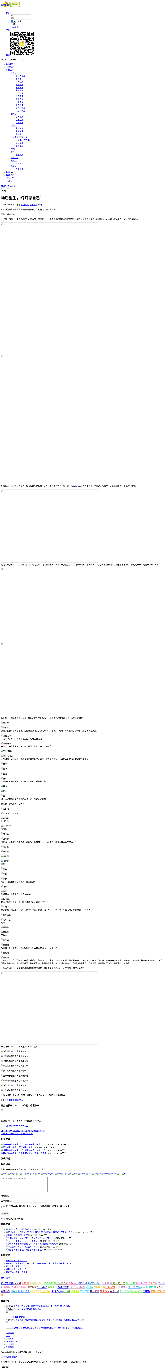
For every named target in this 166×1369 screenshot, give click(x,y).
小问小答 (10, 181)
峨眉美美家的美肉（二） (35, 1144)
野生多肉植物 (136, 1291)
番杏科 (14, 126)
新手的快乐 (121, 1287)
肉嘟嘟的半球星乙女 (34, 1250)
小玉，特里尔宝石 (31, 1241)
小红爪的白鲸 (26, 1229)
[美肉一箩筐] (12, 1235)
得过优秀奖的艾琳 (31, 1247)
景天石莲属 (20, 108)
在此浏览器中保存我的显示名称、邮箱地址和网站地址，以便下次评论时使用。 (37, 1206)
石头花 (14, 1291)
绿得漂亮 (75, 1291)
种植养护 (10, 67)
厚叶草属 (19, 82)
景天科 (14, 73)
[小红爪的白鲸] (13, 1229)
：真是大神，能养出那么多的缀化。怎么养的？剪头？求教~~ (43, 1306)
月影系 (159, 1287)
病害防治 (5, 1291)
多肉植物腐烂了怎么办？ (40, 1238)
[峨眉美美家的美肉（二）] (13, 1144)
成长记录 (110, 1287)
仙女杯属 (19, 93)
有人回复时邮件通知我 (13, 1219)
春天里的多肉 (148, 1287)
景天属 (18, 79)
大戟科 (14, 149)
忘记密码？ (15, 27)
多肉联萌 (5, 5)
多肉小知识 (141, 1283)
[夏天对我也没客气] (10, 1147)
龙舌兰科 (14, 158)
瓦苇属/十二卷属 (23, 140)
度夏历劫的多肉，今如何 (35, 1153)
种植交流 (35, 1291)
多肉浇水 (22, 1287)
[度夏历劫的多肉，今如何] (13, 1153)
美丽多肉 (85, 1291)
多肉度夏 (152, 1283)
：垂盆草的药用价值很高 (27, 1309)
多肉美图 (11, 1100)
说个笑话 (114, 1291)
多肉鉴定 (52, 1287)
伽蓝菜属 (19, 96)
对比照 (89, 1287)
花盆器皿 (94, 1291)
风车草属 (19, 88)
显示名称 (5, 1196)
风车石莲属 (20, 111)
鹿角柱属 (19, 120)
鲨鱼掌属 (19, 143)
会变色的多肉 (36, 1283)
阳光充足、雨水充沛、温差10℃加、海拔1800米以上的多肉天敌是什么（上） (39, 1263)
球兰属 (18, 163)
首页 (3, 186)
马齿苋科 (14, 166)
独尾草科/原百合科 (19, 137)
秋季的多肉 (24, 1291)
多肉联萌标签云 (12, 1341)
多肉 (77, 486)
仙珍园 (25, 1283)
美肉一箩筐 (23, 1235)
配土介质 (124, 1291)
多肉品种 (10, 70)
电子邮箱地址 (7, 1201)
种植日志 (10, 178)
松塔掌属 (19, 146)
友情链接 (10, 1347)
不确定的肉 (7, 1283)
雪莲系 (146, 1291)
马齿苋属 (19, 169)
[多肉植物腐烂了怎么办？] (18, 1238)
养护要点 (61, 1283)
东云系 (17, 1283)
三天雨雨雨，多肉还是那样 (17, 1134)
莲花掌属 (19, 85)
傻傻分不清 (50, 1283)
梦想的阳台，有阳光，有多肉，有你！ (57, 1232)
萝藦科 (14, 161)
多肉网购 (32, 1287)
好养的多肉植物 (76, 1287)
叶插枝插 (80, 1283)
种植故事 (19, 1100)
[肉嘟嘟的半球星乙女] (16, 1250)
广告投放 (10, 1339)
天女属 (18, 134)
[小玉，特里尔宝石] (15, 1241)
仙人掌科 (14, 114)
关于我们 (10, 1333)
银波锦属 (19, 105)
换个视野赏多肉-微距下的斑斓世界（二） (23, 1131)
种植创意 (45, 1291)
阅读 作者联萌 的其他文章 (17, 1126)
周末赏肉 (107, 1283)
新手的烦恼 (134, 1287)
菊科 (13, 152)
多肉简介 (10, 64)
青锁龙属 (19, 90)
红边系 (66, 1291)
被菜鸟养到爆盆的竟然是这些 (46, 1244)
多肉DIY (9, 172)
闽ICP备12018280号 (9, 1357)
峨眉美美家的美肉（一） (35, 1150)
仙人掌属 (19, 117)
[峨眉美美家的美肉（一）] (13, 1150)
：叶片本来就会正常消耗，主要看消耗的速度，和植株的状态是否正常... (50, 1320)
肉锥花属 (19, 131)
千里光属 (19, 155)
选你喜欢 (5, 1277)
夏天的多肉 (118, 1283)
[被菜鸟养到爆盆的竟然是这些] (20, 1244)
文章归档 (10, 1344)
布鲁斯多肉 (99, 1287)
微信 (8, 55)
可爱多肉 (70, 1283)
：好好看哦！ (21, 1317)
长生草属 (19, 102)
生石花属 (19, 128)
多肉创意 (130, 1283)
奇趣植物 (62, 1287)
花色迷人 (104, 1291)
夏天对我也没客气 (27, 1147)
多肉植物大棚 (11, 1287)
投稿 (8, 1336)
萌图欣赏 (10, 175)
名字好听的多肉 (93, 1283)
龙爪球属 (19, 123)
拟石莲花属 (20, 76)
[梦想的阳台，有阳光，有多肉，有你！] (23, 1232)
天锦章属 (19, 99)
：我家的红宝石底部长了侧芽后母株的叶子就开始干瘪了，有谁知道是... (48, 1328)
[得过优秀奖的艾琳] (15, 1247)
